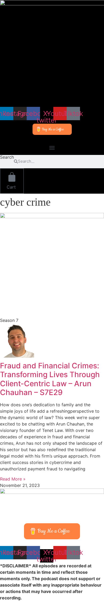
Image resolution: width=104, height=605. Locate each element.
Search (7, 157)
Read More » (13, 479)
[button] (52, 147)
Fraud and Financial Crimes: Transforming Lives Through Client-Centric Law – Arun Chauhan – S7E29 (50, 379)
